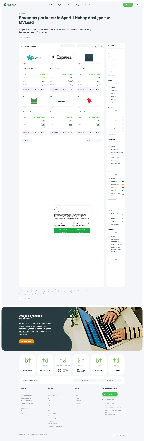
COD (49, 411)
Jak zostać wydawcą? (27, 393)
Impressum (78, 400)
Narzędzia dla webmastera (55, 426)
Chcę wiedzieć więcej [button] (25, 37)
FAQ (22, 413)
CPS (49, 403)
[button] (137, 5)
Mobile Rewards (52, 423)
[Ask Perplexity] (44, 89)
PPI (49, 406)
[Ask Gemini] (38, 89)
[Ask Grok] (41, 89)
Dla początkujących (26, 398)
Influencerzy (24, 406)
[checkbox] (55, 223)
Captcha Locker (52, 418)
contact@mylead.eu (111, 394)
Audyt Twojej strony (26, 400)
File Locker (51, 421)
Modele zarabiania (53, 395)
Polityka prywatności (80, 406)
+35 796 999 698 (109, 399)
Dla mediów (78, 393)
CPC (49, 408)
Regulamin (78, 403)
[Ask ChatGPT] (36, 89)
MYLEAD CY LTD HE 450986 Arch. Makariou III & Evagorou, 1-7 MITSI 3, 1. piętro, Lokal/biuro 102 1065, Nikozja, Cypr (113, 409)
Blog (77, 5)
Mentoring (92, 5)
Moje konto (129, 4)
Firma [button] (70, 5)
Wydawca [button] (61, 5)
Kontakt (84, 5)
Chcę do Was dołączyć (26, 341)
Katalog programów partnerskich (57, 393)
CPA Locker (51, 416)
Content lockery (52, 413)
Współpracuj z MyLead (27, 403)
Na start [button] (51, 5)
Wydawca (22, 13)
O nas (76, 395)
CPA (49, 400)
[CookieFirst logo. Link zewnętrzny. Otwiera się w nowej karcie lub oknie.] (55, 209)
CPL (49, 398)
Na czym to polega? (26, 395)
